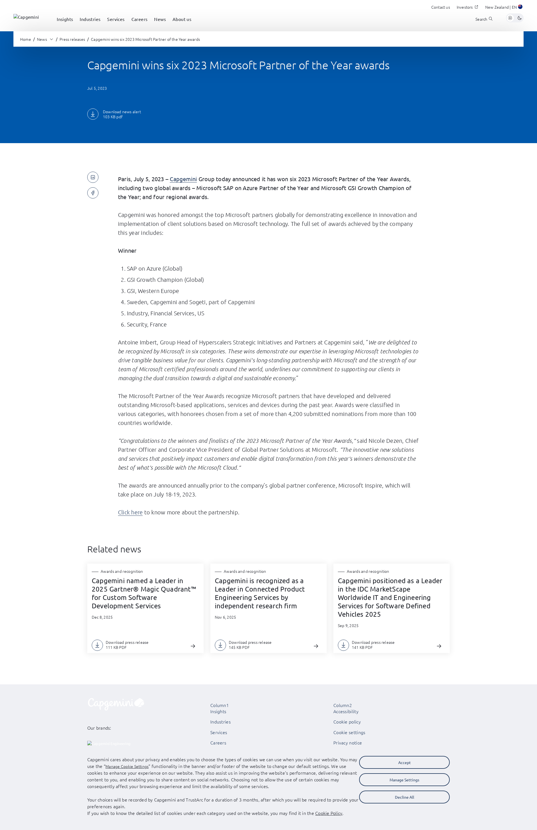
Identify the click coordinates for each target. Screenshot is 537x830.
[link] (26, 17)
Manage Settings (404, 779)
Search (481, 19)
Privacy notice (347, 742)
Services (218, 732)
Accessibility (346, 711)
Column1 (219, 705)
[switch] (515, 17)
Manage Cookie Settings (127, 766)
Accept (404, 762)
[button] (504, 7)
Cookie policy (347, 721)
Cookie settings (349, 732)
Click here (130, 512)
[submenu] (64, 25)
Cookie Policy (328, 813)
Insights (218, 711)
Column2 (342, 705)
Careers (218, 742)
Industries (220, 721)
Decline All (404, 797)
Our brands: (99, 728)
